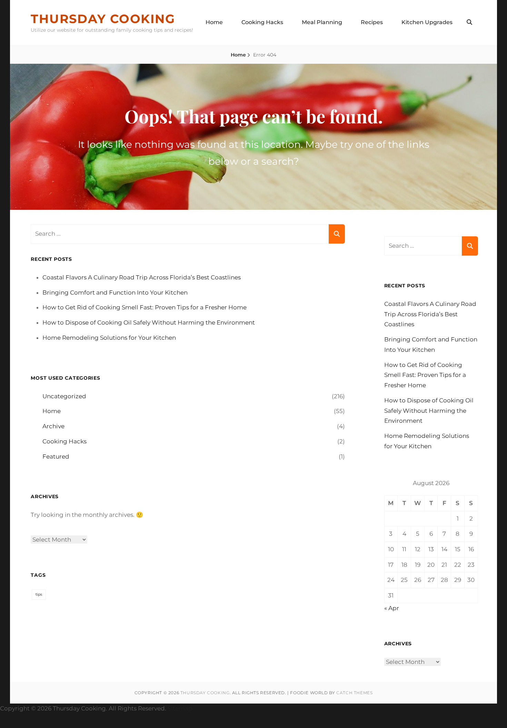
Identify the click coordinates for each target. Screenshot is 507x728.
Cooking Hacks (262, 22)
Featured (55, 456)
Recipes (372, 22)
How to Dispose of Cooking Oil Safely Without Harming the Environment (148, 322)
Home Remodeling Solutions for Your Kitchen (109, 337)
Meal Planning (322, 22)
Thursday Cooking (103, 18)
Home (214, 22)
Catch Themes (354, 692)
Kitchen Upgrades (427, 22)
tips (39, 594)
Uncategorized (64, 396)
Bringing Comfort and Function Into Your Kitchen (115, 292)
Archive (53, 426)
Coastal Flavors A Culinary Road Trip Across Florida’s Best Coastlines (141, 277)
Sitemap (180, 708)
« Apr (391, 608)
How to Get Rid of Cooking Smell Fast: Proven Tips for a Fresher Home (144, 307)
